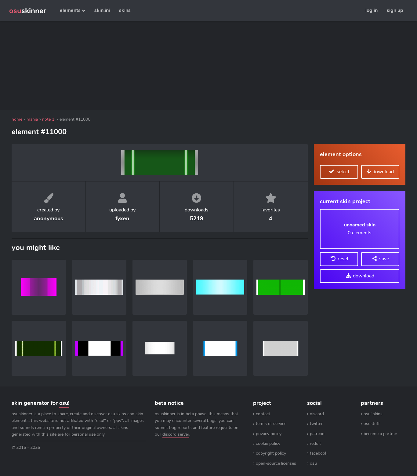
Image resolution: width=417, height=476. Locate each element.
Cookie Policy (268, 443)
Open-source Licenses (276, 463)
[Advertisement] (160, 65)
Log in (371, 10)
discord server (175, 434)
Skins (125, 10)
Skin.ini (102, 10)
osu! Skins (373, 414)
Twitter (316, 424)
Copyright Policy (271, 453)
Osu (313, 463)
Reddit (315, 443)
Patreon (317, 434)
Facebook (318, 453)
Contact (263, 414)
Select (342, 171)
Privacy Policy (268, 434)
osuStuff (372, 424)
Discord (317, 414)
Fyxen (122, 218)
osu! (64, 403)
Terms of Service (271, 424)
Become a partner (380, 434)
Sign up (395, 10)
